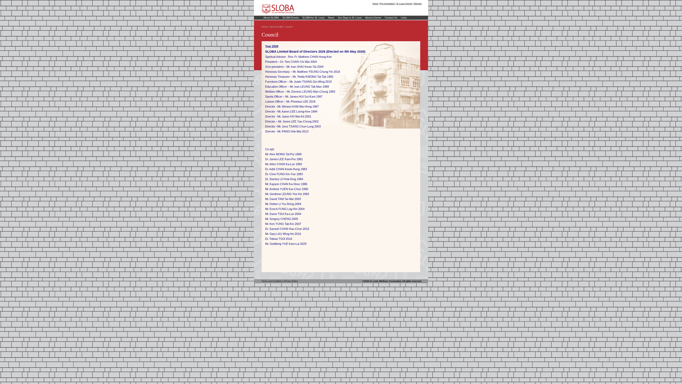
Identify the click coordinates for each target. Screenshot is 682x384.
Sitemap (418, 3)
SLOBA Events (290, 17)
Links (404, 17)
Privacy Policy (291, 281)
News (331, 17)
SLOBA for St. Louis (313, 17)
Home (375, 3)
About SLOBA (271, 17)
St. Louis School (404, 3)
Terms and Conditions (272, 281)
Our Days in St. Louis (350, 17)
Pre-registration (387, 3)
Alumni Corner (373, 17)
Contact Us (391, 17)
